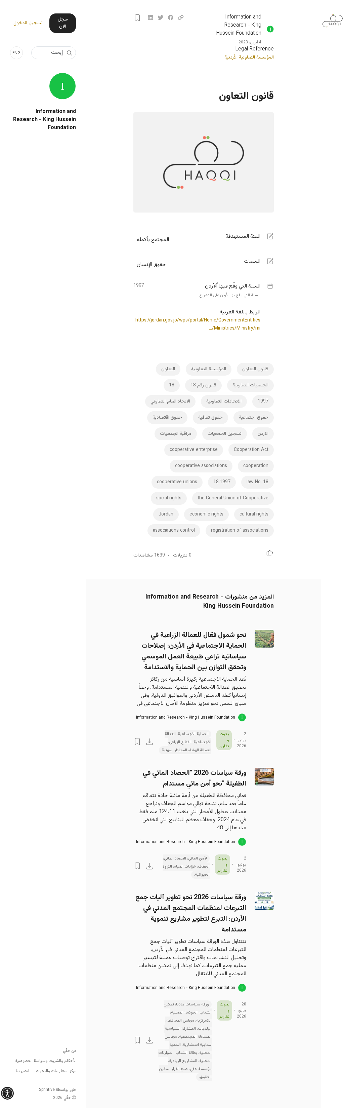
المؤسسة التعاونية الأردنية (249, 57)
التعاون (168, 369)
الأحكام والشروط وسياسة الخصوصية (46, 1061)
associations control (174, 530)
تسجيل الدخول (28, 23)
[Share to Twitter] (161, 17)
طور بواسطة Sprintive (57, 1090)
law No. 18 (257, 482)
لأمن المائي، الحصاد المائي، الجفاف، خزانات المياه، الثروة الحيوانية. (186, 866)
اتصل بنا (22, 1071)
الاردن (263, 433)
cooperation (255, 466)
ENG (16, 52)
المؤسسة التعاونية (208, 369)
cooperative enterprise (194, 450)
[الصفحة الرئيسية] (332, 17)
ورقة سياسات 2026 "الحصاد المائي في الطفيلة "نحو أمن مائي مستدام (194, 778)
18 (171, 385)
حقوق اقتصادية (167, 417)
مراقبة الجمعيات (175, 433)
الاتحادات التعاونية (224, 401)
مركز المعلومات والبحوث (56, 1071)
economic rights (206, 514)
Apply (69, 53)
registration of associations (239, 530)
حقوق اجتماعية (253, 417)
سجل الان (63, 23)
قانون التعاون (255, 369)
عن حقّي (70, 1051)
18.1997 (221, 482)
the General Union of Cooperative (233, 498)
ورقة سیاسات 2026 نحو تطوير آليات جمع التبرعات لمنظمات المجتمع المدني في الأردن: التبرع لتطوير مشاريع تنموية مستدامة (190, 913)
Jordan (166, 514)
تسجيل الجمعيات (225, 433)
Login (137, 18)
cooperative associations (201, 466)
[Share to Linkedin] (150, 17)
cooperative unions (177, 482)
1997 (263, 401)
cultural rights (254, 514)
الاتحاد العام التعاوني (170, 401)
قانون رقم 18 (203, 385)
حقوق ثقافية (210, 417)
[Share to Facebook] (171, 17)
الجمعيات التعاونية (250, 385)
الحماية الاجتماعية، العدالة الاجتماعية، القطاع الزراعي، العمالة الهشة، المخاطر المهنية (186, 742)
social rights (168, 498)
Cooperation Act (251, 450)
